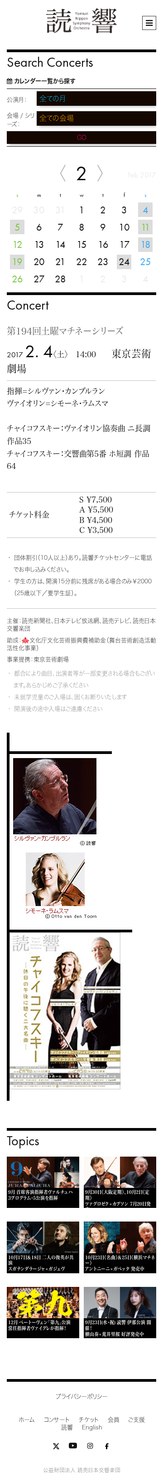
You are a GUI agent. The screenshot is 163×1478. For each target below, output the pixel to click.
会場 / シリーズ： (20, 120)
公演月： (17, 100)
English (92, 1427)
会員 (113, 1420)
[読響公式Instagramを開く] (90, 1448)
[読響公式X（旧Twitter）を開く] (56, 1448)
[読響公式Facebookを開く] (106, 1448)
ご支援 (136, 1420)
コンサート (57, 1420)
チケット (89, 1420)
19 (17, 262)
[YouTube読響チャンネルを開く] (73, 1448)
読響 (67, 1427)
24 (124, 262)
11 (145, 227)
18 (145, 244)
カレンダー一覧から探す (44, 81)
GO (81, 137)
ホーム (27, 1420)
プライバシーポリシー (82, 1396)
